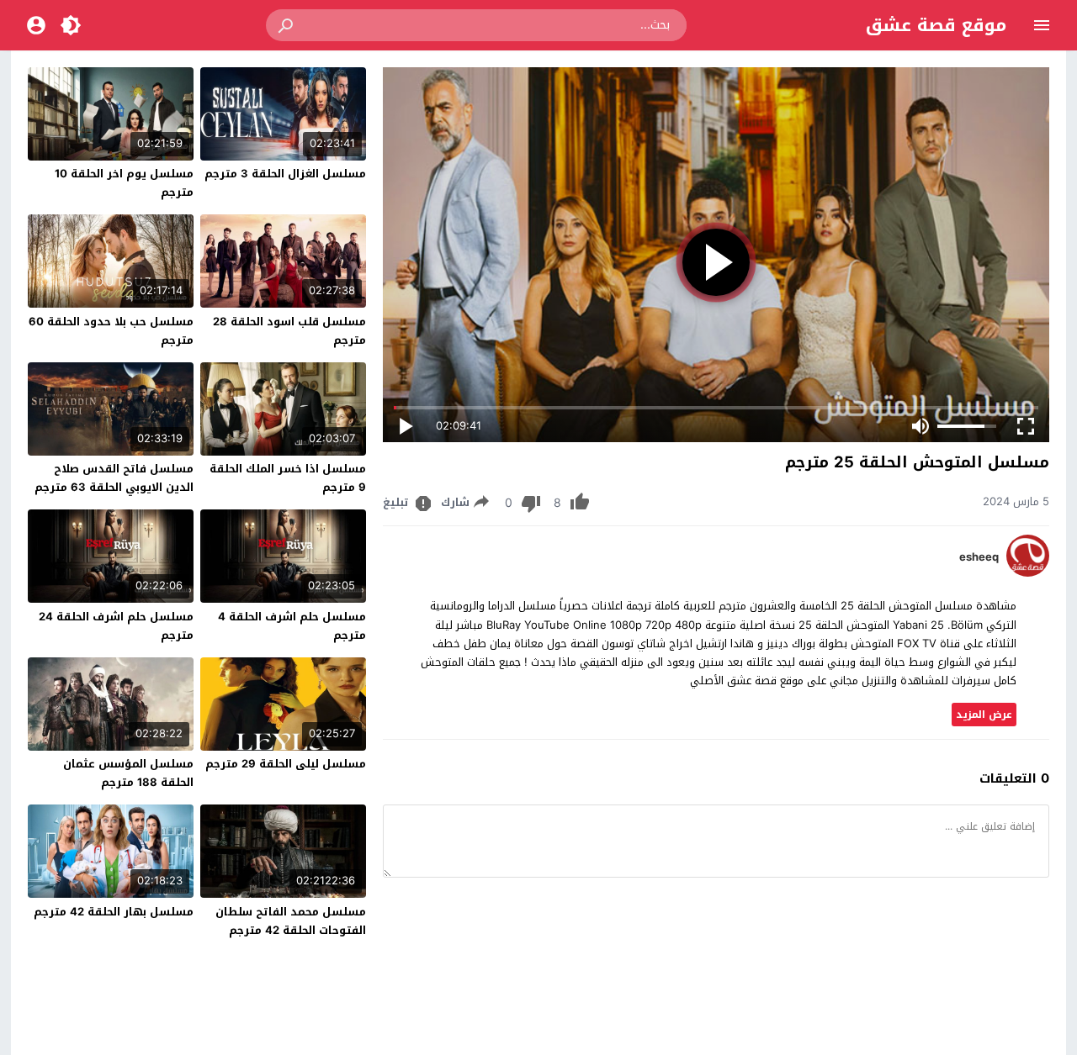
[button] (287, 25)
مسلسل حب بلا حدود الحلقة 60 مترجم (111, 331)
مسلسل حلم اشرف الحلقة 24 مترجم (116, 626)
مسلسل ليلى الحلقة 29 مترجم (285, 763)
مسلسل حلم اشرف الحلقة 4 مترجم (292, 626)
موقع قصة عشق (936, 25)
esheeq (979, 557)
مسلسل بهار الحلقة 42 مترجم (114, 911)
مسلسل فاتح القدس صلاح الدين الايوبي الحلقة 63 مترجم (114, 478)
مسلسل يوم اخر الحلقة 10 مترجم (124, 183)
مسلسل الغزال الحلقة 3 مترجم (285, 173)
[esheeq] (1027, 572)
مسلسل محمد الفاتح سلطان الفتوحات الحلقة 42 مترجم (290, 921)
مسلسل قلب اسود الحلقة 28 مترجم (289, 331)
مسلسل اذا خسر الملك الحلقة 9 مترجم (288, 478)
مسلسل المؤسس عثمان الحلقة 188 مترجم (128, 773)
